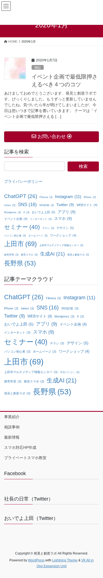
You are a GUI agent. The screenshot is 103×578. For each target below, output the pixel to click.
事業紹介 (12, 417)
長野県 (20, 263)
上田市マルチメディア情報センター (61, 245)
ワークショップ (63, 235)
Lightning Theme (64, 560)
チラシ (48, 228)
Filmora (46, 197)
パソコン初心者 (15, 235)
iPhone (90, 197)
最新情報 (12, 437)
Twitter (65, 204)
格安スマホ (29, 254)
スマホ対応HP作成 (20, 447)
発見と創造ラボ (78, 254)
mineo (9, 205)
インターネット (41, 219)
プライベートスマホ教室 (25, 457)
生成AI (52, 254)
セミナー (22, 227)
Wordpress (12, 212)
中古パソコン (69, 372)
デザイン (65, 228)
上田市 (20, 244)
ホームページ (38, 235)
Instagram (68, 196)
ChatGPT (20, 196)
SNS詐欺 (46, 205)
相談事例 (12, 427)
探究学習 (11, 254)
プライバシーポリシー (23, 181)
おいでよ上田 (43, 212)
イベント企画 (15, 218)
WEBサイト (87, 205)
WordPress (36, 560)
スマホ (63, 218)
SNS (27, 204)
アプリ (67, 212)
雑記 (38, 67)
